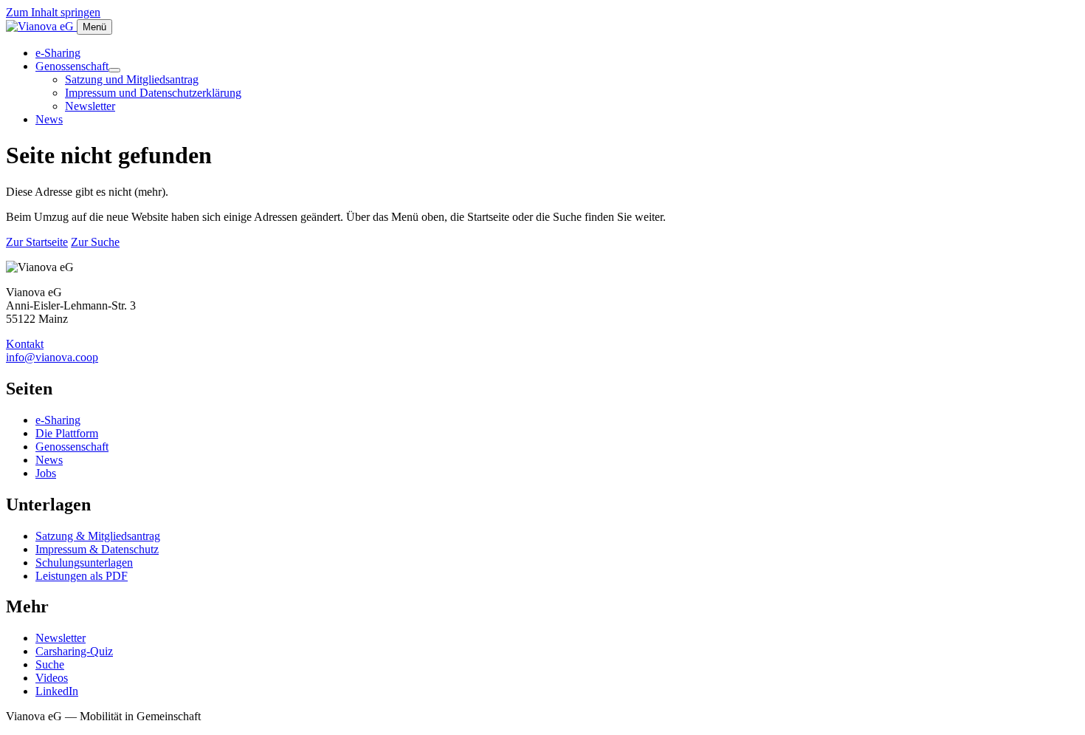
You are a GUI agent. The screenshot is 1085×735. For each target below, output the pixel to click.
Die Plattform (66, 433)
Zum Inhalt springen (53, 12)
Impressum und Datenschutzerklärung (153, 92)
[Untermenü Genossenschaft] (114, 70)
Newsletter (90, 106)
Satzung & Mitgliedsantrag (97, 536)
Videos (51, 677)
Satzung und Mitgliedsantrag (132, 79)
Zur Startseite (37, 242)
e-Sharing (57, 53)
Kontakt (25, 344)
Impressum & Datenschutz (97, 549)
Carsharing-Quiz (74, 651)
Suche (49, 664)
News (49, 119)
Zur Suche (95, 242)
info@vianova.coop (52, 357)
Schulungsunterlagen (84, 562)
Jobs (45, 473)
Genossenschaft (71, 66)
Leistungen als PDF (81, 576)
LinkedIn (56, 691)
